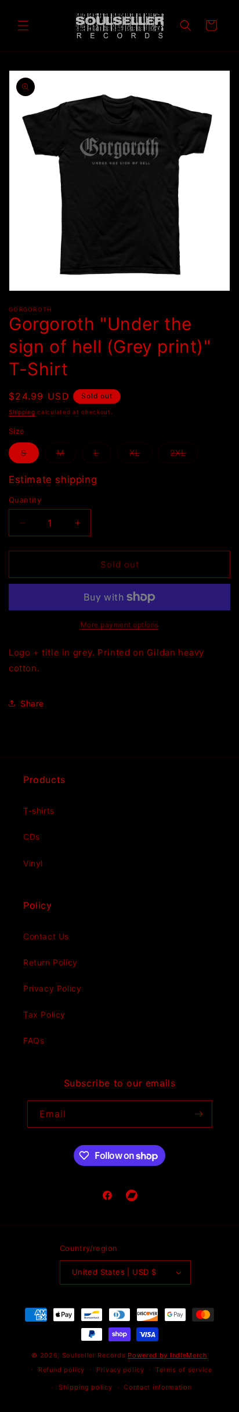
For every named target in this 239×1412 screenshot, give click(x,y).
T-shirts (39, 810)
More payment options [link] (120, 624)
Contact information (157, 1387)
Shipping (22, 411)
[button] (23, 25)
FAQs (33, 1040)
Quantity (25, 499)
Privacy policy (120, 1370)
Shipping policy (86, 1387)
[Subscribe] (199, 1114)
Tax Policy (44, 1014)
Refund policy (61, 1370)
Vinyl (33, 863)
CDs (31, 837)
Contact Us (46, 936)
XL (141, 455)
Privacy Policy (52, 988)
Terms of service (183, 1370)
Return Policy (50, 962)
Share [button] (32, 703)
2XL (184, 455)
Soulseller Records (94, 1355)
